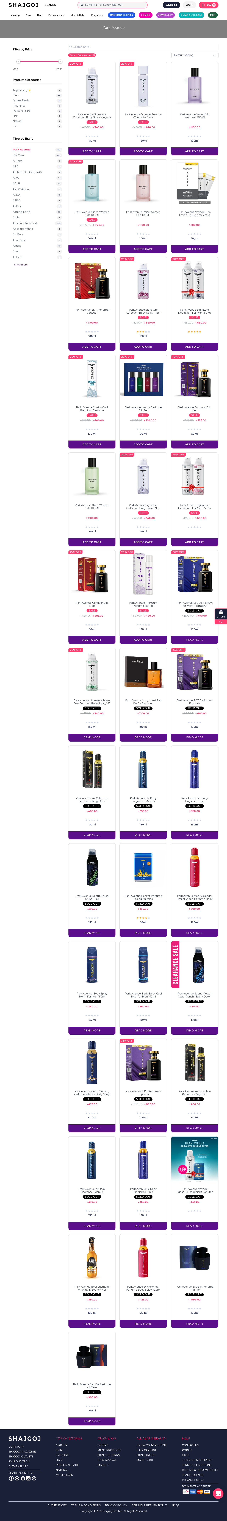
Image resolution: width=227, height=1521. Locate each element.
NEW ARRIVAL (107, 1460)
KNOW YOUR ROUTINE (152, 1445)
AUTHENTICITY (18, 1466)
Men (213, 15)
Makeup (15, 15)
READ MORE (194, 639)
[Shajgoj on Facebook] (11, 1478)
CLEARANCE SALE (191, 15)
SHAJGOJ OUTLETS (21, 1456)
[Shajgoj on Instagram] (28, 1478)
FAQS (185, 1455)
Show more (21, 264)
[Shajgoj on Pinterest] (34, 1478)
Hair (39, 15)
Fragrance (97, 15)
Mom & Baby (78, 15)
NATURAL (62, 1470)
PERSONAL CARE (67, 1465)
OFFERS (103, 1445)
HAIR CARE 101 (146, 1450)
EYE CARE (62, 1455)
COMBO (145, 15)
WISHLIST (171, 5)
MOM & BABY (64, 1475)
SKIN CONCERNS (109, 1455)
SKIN (59, 1450)
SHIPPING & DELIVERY (197, 1460)
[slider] (18, 61)
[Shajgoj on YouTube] (23, 1478)
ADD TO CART (91, 151)
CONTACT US (190, 1445)
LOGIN (189, 5)
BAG (210, 5)
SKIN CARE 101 (146, 1455)
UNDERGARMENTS (121, 15)
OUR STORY (16, 1446)
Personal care (56, 15)
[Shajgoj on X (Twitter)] (17, 1478)
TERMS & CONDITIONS (197, 1465)
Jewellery (165, 15)
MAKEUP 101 (145, 1460)
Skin (28, 15)
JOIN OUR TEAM (19, 1461)
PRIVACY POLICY (193, 1480)
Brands (50, 5)
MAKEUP (62, 1445)
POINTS (187, 1450)
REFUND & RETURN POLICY (200, 1470)
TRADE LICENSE (192, 1475)
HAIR (59, 1460)
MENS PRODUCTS (109, 1450)
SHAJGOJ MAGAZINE (22, 1451)
